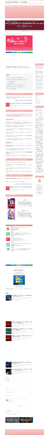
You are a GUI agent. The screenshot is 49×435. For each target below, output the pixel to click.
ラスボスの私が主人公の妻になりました (39, 119)
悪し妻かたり (38, 145)
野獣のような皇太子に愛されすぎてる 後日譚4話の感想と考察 (16, 84)
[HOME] (43, 0)
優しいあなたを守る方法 (40, 127)
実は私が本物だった (39, 142)
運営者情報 (18, 6)
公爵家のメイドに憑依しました (39, 134)
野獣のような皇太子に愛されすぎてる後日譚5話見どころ (16, 77)
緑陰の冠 (39, 166)
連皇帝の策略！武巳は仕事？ (12, 81)
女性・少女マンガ (38, 99)
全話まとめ (9, 6)
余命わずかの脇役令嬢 (39, 125)
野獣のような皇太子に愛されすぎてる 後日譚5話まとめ (15, 86)
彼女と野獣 (40, 144)
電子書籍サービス (14, 6)
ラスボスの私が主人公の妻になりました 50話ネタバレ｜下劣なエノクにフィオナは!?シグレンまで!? (39, 88)
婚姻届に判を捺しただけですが (39, 138)
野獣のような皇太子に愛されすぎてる (26, 267)
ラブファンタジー (25, 27)
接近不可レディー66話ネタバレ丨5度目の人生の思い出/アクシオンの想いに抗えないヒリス (39, 80)
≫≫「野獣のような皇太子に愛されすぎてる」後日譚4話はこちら (23, 100)
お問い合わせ (22, 6)
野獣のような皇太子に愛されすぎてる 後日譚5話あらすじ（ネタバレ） (17, 79)
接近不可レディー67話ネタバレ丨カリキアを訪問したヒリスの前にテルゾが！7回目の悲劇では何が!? (39, 72)
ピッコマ (27, 67)
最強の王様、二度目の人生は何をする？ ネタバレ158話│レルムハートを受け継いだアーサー (39, 84)
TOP (6, 6)
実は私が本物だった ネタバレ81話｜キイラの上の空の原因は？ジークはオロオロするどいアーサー (39, 68)
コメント (32, 267)
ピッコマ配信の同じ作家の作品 (12, 88)
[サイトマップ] (42, 0)
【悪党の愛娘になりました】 (24, 210)
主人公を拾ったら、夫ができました (39, 122)
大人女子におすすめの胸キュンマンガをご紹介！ (16, 2)
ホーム (19, 425)
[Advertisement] (24, 13)
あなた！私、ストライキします (39, 112)
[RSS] (41, 0)
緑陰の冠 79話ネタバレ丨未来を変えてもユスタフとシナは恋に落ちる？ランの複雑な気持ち (39, 76)
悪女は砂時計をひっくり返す (39, 149)
